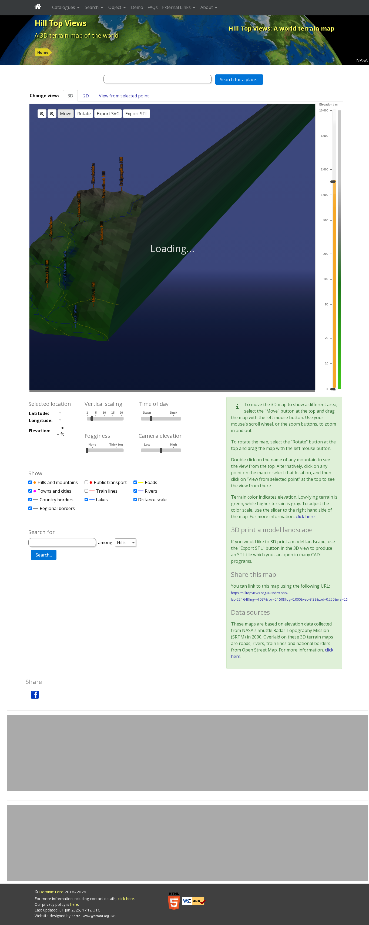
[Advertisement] (187, 753)
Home (43, 52)
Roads (151, 482)
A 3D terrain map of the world (77, 35)
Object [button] (115, 7)
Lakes (102, 500)
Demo (137, 7)
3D (70, 96)
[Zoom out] (52, 113)
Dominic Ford (51, 891)
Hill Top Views (60, 23)
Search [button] (92, 7)
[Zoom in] (42, 113)
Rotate (84, 114)
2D (86, 96)
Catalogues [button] (64, 7)
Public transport (110, 482)
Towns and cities (54, 491)
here (74, 904)
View (124, 96)
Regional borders (57, 508)
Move (65, 114)
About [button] (207, 7)
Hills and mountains (58, 482)
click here (305, 516)
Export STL (136, 114)
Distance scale (152, 500)
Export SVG (108, 114)
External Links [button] (177, 7)
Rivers (151, 491)
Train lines (107, 491)
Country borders (56, 500)
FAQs (152, 7)
